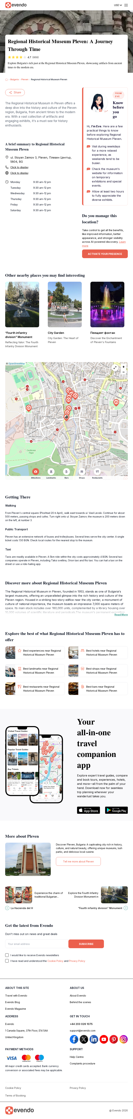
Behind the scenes (80, 1002)
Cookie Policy (55, 960)
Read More (121, 614)
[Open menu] (126, 5)
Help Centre (77, 1056)
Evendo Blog (12, 1002)
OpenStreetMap (16, 363)
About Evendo (78, 995)
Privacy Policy (77, 960)
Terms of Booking (15, 1095)
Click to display (19, 167)
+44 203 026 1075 (81, 1024)
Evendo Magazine (15, 1008)
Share (17, 92)
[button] (66, 417)
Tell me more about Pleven (78, 861)
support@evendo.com (82, 1030)
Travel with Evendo (16, 995)
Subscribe (86, 943)
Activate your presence (105, 253)
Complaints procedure (82, 1063)
